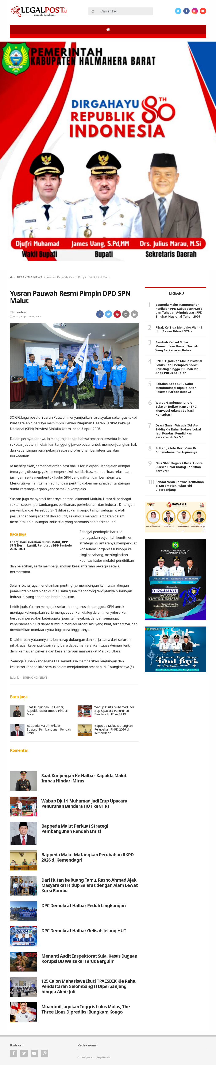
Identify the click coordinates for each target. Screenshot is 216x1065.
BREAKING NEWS (29, 277)
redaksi (22, 312)
